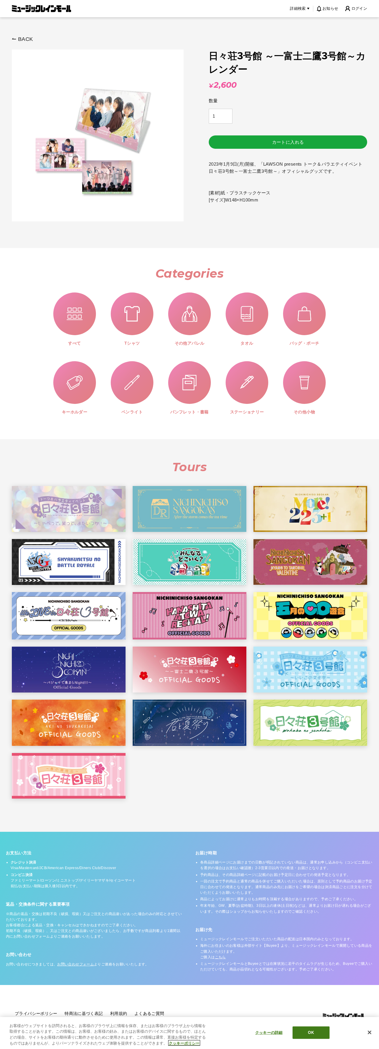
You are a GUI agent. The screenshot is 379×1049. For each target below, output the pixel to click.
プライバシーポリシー (36, 1013)
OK (311, 1032)
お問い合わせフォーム (75, 964)
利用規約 (118, 1013)
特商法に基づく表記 (84, 1013)
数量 (213, 100)
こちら (220, 957)
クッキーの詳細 (268, 1032)
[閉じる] (369, 1032)
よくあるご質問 (149, 1013)
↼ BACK (22, 39)
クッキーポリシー (184, 1043)
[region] (189, 1033)
